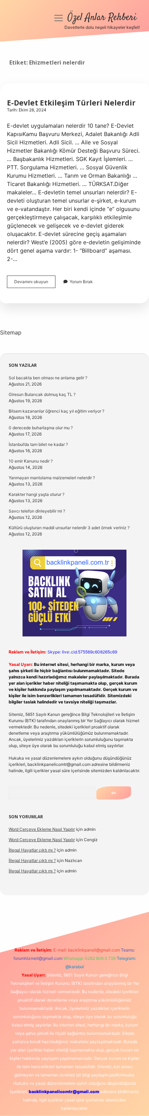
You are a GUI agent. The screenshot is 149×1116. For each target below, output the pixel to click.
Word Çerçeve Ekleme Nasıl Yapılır (42, 829)
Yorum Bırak (81, 281)
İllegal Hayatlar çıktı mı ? (32, 850)
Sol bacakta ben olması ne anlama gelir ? (48, 377)
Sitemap (10, 332)
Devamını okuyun (34, 283)
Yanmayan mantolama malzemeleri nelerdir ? (52, 477)
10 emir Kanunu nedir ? (31, 461)
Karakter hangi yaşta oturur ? (36, 494)
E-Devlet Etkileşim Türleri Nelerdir (71, 103)
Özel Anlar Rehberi (102, 18)
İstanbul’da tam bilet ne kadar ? (38, 444)
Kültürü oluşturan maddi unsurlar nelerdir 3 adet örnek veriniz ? (69, 527)
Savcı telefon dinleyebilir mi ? (37, 511)
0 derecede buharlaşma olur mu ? (41, 427)
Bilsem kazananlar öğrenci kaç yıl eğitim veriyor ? (56, 411)
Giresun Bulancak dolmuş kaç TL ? (42, 394)
